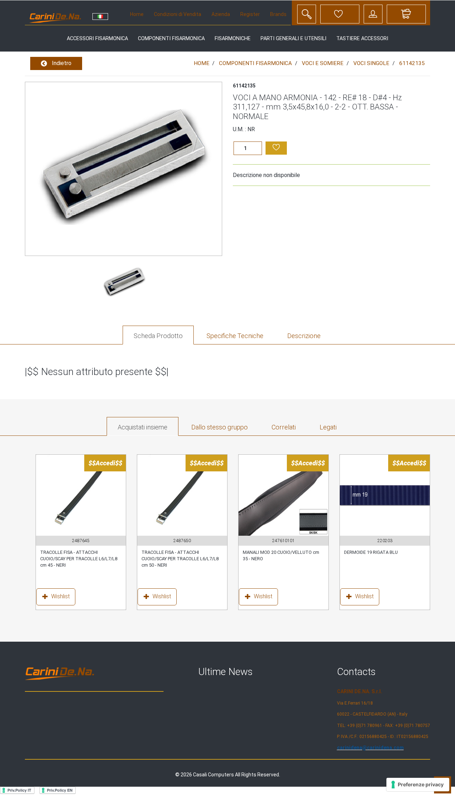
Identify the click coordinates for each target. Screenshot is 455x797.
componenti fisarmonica (171, 39)
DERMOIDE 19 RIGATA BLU (371, 552)
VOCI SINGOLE (371, 63)
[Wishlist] (41, 598)
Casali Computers (213, 774)
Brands (278, 14)
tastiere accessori (362, 39)
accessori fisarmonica (97, 39)
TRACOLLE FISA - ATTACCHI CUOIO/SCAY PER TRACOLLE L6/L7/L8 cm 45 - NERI (78, 559)
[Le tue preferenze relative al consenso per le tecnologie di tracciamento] (417, 784)
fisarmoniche (233, 39)
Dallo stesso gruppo (219, 427)
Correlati (284, 427)
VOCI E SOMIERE (322, 63)
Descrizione (304, 335)
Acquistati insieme (142, 427)
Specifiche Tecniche (235, 335)
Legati (328, 427)
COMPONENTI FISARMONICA (255, 63)
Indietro (60, 63)
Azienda (221, 14)
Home (137, 14)
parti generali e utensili (293, 39)
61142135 (412, 63)
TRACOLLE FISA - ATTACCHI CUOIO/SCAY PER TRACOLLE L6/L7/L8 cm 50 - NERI (180, 559)
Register (250, 14)
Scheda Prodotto (158, 335)
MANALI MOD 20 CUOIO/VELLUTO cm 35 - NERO (281, 555)
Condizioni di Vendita (177, 14)
